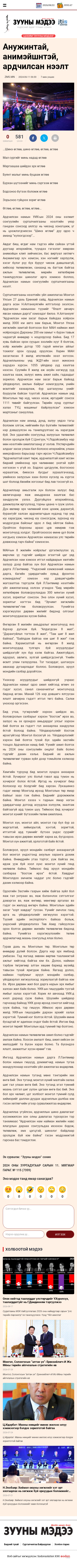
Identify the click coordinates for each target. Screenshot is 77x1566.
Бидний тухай (11, 1544)
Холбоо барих (62, 1544)
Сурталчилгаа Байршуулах (37, 1544)
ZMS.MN (10, 76)
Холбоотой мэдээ (23, 1249)
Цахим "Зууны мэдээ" (38, 35)
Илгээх (60, 1234)
